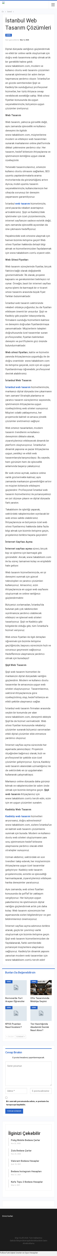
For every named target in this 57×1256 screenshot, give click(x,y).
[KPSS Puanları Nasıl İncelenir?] (16, 1013)
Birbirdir (32, 1241)
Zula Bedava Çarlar (21, 1150)
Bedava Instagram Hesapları (26, 1171)
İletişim (19, 1241)
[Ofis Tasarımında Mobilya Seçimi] (41, 987)
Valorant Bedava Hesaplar (25, 1161)
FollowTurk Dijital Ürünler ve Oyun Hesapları (19, 1253)
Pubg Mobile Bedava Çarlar (25, 1140)
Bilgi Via (18, 1238)
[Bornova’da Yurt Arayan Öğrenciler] (16, 987)
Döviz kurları (7, 1216)
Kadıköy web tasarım (17, 816)
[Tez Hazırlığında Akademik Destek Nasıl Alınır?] (41, 1013)
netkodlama (29, 1243)
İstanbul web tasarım (17, 387)
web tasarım (22, 203)
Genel (8, 35)
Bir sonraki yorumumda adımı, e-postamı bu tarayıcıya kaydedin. (27, 1103)
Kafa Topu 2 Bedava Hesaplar (27, 1182)
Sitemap (25, 1241)
